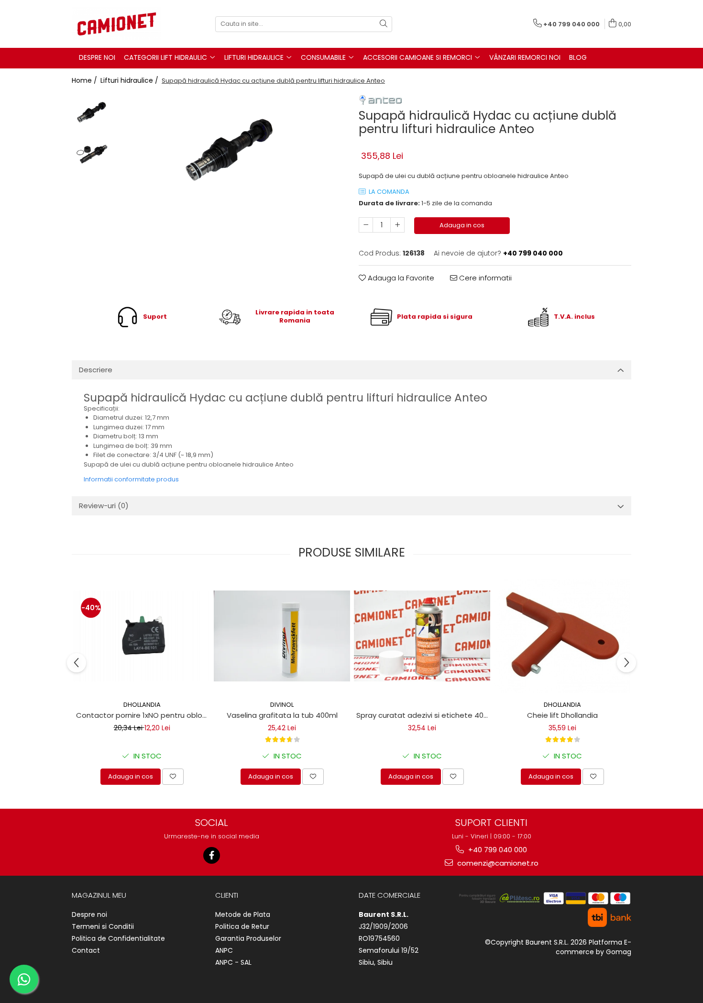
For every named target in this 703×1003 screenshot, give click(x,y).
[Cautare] (383, 24)
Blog (578, 57)
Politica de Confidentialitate (118, 938)
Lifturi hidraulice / (130, 80)
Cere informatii (484, 278)
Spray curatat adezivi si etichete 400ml (423, 715)
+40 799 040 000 (496, 850)
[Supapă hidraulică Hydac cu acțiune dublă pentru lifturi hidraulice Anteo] (230, 152)
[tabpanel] (230, 152)
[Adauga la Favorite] (173, 777)
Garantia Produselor (248, 938)
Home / (85, 80)
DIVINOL (282, 704)
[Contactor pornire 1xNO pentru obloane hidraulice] (142, 636)
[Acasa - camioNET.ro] (119, 24)
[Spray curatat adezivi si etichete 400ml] (422, 636)
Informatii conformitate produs (131, 479)
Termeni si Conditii (103, 926)
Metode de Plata (242, 914)
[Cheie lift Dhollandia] (562, 636)
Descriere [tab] (95, 370)
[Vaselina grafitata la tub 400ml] (282, 636)
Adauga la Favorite (400, 278)
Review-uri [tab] (104, 506)
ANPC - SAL (233, 962)
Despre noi (89, 914)
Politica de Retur (242, 926)
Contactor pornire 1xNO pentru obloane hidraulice (143, 715)
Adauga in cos (461, 225)
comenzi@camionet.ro (496, 863)
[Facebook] (211, 855)
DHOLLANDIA (142, 704)
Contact (86, 950)
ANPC (224, 950)
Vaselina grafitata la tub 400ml (282, 715)
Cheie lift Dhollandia (562, 715)
